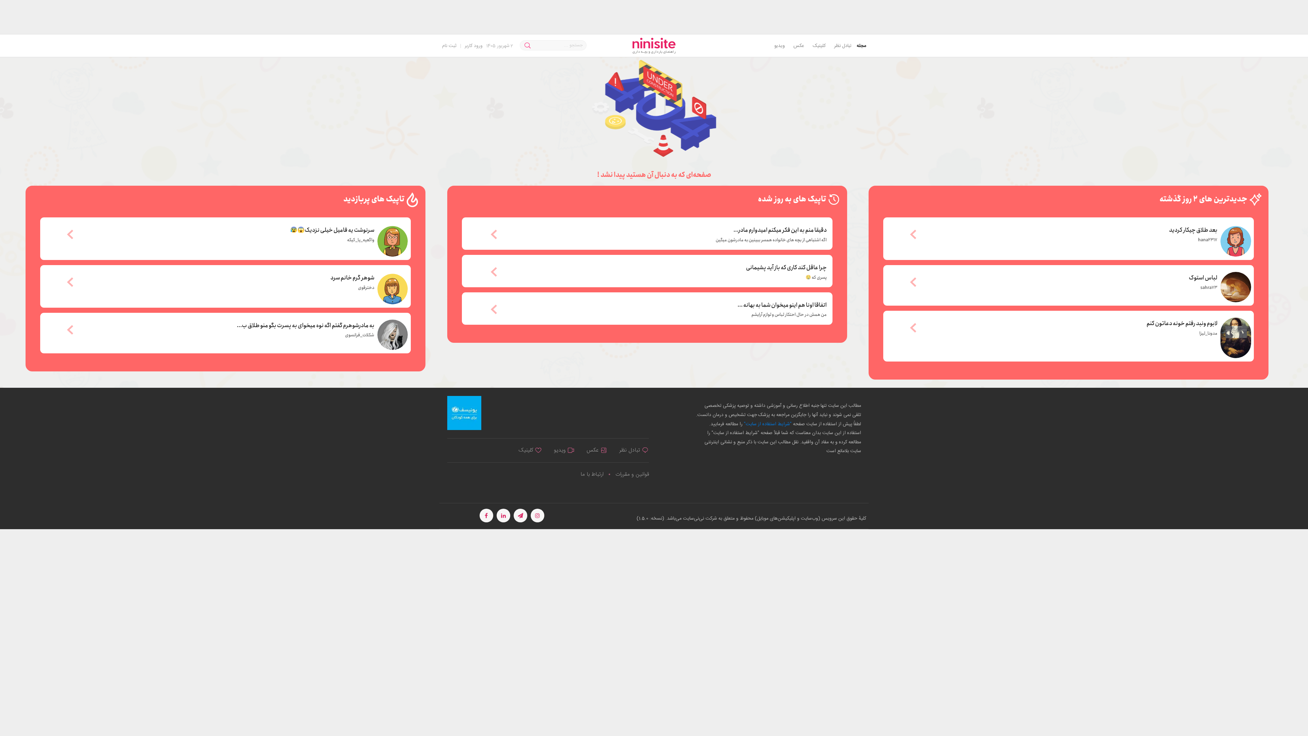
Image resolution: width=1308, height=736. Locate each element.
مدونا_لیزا (1208, 333)
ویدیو (779, 46)
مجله (861, 46)
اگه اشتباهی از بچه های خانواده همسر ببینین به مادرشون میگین (771, 240)
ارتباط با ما (592, 474)
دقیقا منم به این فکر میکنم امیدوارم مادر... (780, 230)
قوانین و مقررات (632, 474)
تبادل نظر (843, 46)
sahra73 (1208, 288)
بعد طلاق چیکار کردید (1193, 230)
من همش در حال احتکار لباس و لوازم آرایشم (789, 314)
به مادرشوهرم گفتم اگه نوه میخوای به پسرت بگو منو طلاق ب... (305, 325)
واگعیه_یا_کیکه (360, 240)
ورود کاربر (474, 46)
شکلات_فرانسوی (359, 335)
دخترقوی (366, 288)
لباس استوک (1203, 277)
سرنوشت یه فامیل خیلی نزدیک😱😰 (332, 230)
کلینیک (819, 46)
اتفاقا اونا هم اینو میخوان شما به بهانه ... (782, 305)
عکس (798, 46)
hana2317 (1207, 240)
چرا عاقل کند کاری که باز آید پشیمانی (786, 267)
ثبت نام (449, 46)
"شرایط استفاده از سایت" (767, 424)
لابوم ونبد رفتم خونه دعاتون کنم (1182, 323)
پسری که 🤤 (816, 277)
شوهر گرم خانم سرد (352, 277)
